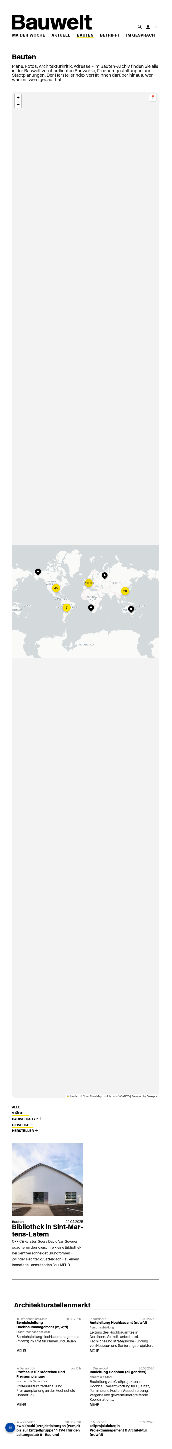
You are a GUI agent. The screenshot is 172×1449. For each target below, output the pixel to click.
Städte (19, 1113)
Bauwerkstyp (25, 1119)
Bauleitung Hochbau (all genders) (118, 1372)
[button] (39, 572)
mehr (65, 1265)
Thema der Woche (24, 35)
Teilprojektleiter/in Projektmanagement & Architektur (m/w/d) (118, 1430)
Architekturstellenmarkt (52, 1305)
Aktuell (61, 35)
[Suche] (139, 26)
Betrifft (110, 35)
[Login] (148, 27)
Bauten (85, 35)
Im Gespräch (140, 35)
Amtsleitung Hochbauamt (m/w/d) (118, 1323)
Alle (16, 1107)
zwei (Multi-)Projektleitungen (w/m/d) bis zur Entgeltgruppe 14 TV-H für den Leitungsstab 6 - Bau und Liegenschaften (48, 1432)
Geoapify (152, 1096)
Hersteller (23, 1131)
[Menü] (156, 27)
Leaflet (73, 1096)
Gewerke (21, 1125)
